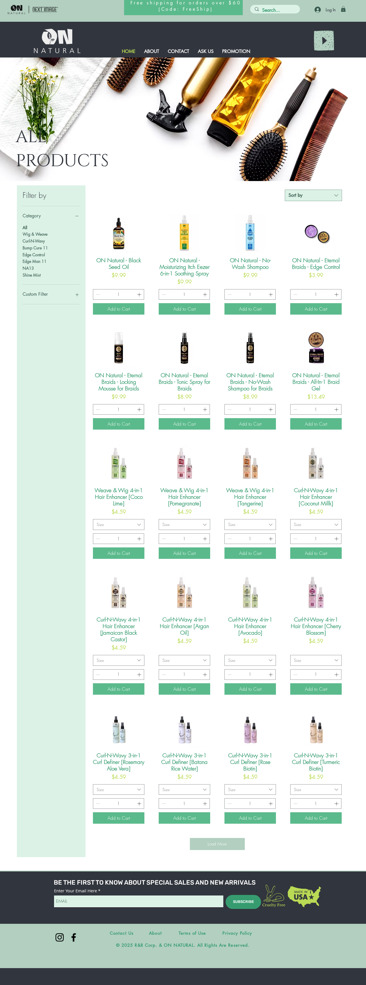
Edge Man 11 (35, 261)
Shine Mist (32, 275)
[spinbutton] (118, 294)
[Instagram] (59, 937)
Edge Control (34, 254)
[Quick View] (118, 233)
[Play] (324, 41)
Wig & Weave (35, 234)
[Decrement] (97, 294)
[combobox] (313, 195)
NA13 (28, 268)
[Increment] (139, 294)
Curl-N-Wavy (34, 241)
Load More (217, 844)
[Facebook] (73, 937)
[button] (343, 9)
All (25, 227)
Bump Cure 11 (35, 248)
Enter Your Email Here (75, 891)
